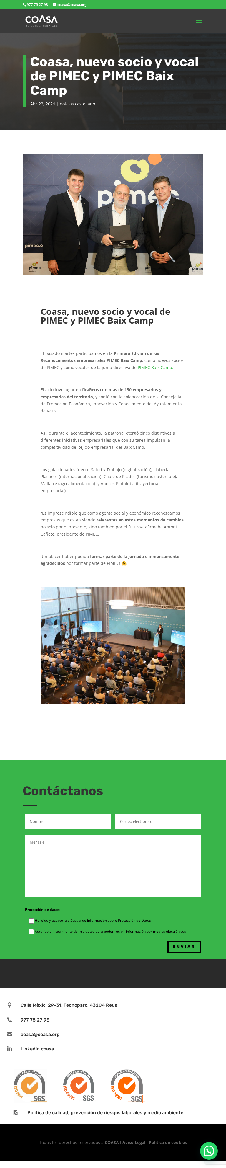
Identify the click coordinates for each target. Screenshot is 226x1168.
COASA (112, 1142)
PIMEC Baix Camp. (155, 367)
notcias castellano (77, 104)
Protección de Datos (134, 920)
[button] (209, 1151)
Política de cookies (168, 1142)
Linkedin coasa (37, 1049)
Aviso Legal (133, 1142)
